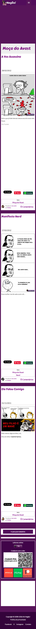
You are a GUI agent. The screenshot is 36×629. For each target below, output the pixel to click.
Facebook (8, 624)
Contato (28, 624)
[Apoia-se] (9, 573)
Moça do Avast (18, 202)
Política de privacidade (18, 620)
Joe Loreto (13, 205)
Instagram (19, 624)
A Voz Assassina (11, 57)
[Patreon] (27, 573)
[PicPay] (18, 573)
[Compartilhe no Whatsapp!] (28, 193)
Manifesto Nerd (11, 216)
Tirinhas (9, 207)
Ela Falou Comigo (12, 389)
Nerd (18, 375)
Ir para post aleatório (18, 532)
